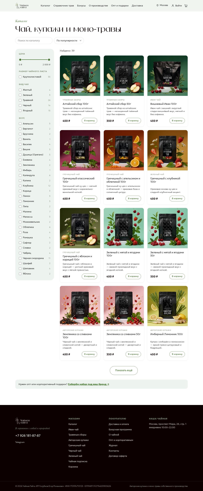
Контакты (114, 450)
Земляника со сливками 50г (123, 334)
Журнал (113, 445)
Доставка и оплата (119, 424)
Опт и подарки (120, 5)
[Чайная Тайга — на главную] (21, 6)
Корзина (73, 466)
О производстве (98, 5)
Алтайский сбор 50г (119, 104)
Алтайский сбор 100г (75, 104)
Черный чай (75, 450)
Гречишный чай (77, 445)
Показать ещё (123, 370)
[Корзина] (186, 5)
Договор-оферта (118, 456)
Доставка (137, 5)
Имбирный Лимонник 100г (166, 334)
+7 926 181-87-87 (28, 436)
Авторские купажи (79, 440)
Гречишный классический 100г (78, 180)
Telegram (20, 442)
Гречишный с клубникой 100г (165, 180)
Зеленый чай (75, 456)
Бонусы (81, 5)
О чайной (114, 434)
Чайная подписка (78, 461)
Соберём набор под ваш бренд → (88, 384)
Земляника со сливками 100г (77, 336)
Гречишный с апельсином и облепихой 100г (123, 180)
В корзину (89, 120)
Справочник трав (63, 5)
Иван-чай (73, 429)
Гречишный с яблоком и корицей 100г (77, 258)
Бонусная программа (120, 429)
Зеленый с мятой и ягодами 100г (123, 254)
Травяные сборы (77, 434)
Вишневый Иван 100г (163, 104)
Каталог (45, 5)
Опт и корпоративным (121, 440)
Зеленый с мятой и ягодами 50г (167, 254)
